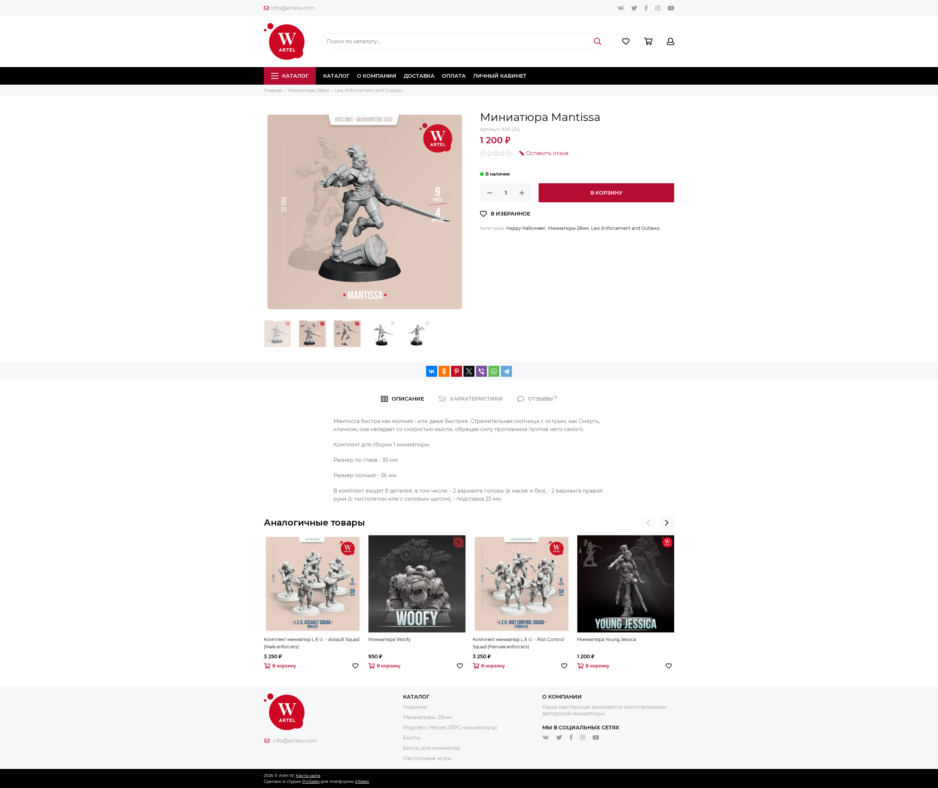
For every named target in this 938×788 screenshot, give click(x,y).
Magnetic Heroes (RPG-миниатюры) (450, 727)
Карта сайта (308, 775)
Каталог (295, 76)
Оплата (454, 76)
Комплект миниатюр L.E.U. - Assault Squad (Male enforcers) (311, 643)
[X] (469, 371)
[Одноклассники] (444, 371)
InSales (362, 781)
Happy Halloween (526, 228)
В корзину (606, 192)
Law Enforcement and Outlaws (625, 228)
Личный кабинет (500, 76)
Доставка (419, 76)
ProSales (311, 781)
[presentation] (648, 522)
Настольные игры (427, 758)
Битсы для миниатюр (432, 748)
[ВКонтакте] (431, 371)
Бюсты (412, 737)
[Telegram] (506, 371)
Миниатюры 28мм (568, 228)
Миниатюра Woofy (389, 639)
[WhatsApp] (493, 371)
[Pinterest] (456, 371)
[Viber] (481, 371)
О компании (376, 76)
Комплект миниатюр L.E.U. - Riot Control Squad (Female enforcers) (518, 643)
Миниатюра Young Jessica (606, 639)
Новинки (415, 707)
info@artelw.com (293, 8)
